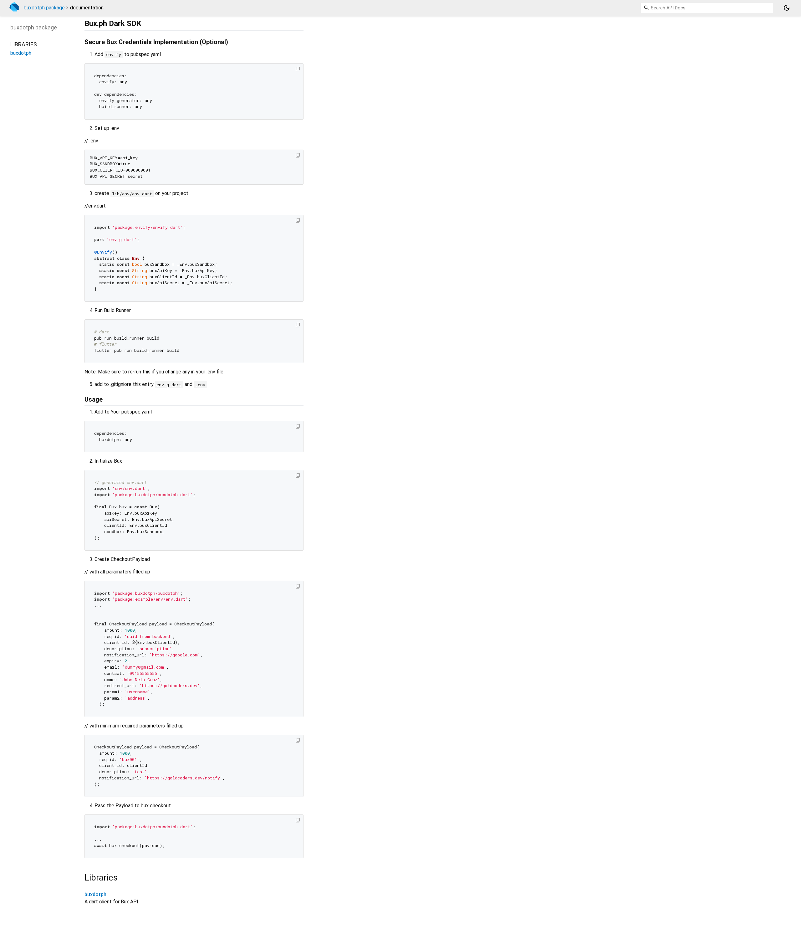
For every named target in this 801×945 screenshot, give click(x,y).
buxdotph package (44, 8)
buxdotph (95, 894)
